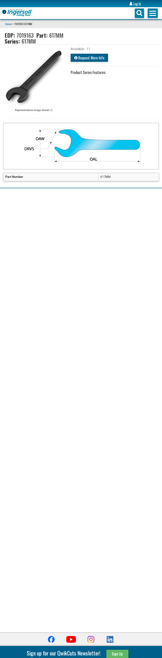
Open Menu (153, 13)
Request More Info (90, 57)
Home (8, 24)
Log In (136, 3)
